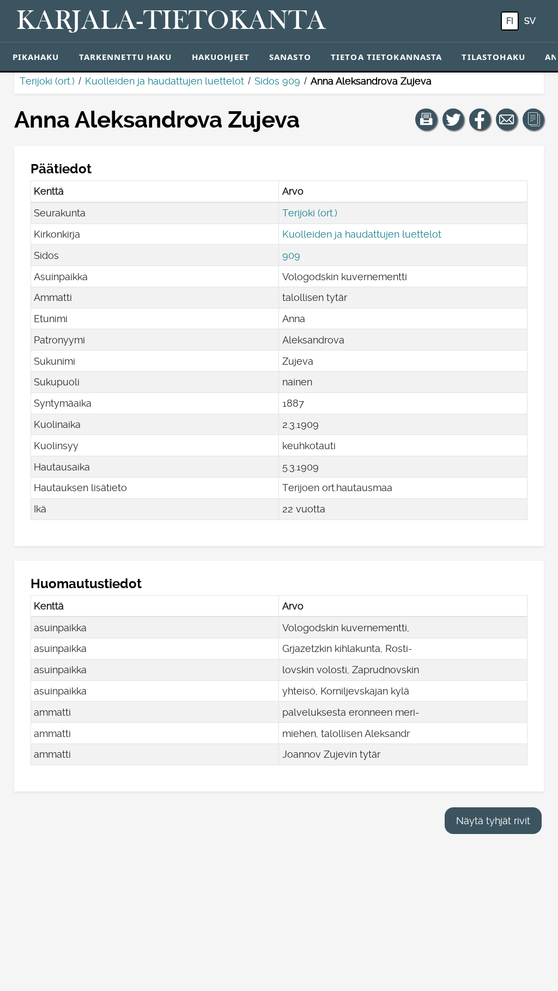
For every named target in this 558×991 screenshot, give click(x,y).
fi (509, 21)
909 (291, 255)
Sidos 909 (277, 81)
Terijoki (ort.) (47, 81)
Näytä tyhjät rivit (493, 820)
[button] (426, 119)
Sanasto (290, 56)
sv (530, 21)
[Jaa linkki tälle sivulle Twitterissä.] (453, 119)
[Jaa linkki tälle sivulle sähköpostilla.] (507, 119)
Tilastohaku (493, 56)
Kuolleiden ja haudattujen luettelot (164, 81)
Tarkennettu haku (125, 56)
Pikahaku (36, 56)
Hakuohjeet (221, 56)
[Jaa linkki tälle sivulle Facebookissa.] (480, 119)
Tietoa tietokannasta (386, 56)
